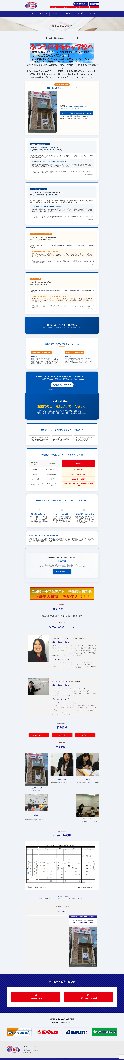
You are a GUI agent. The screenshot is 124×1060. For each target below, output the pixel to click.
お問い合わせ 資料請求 (95, 4)
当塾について (43, 14)
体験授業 (74, 7)
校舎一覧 (68, 14)
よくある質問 (84, 7)
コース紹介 (56, 14)
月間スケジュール (39, 735)
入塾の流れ (93, 14)
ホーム (31, 14)
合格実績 (80, 14)
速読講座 (85, 735)
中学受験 (65, 7)
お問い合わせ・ (88, 998)
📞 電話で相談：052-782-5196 (62, 385)
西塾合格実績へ (62, 572)
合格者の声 (55, 7)
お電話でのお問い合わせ (81, 4)
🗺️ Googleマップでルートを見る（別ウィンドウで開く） (76, 113)
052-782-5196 (85, 922)
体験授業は (35, 998)
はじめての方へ (94, 7)
